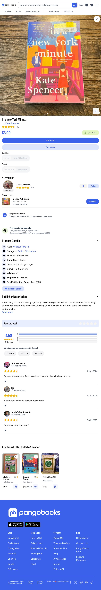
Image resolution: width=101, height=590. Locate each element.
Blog (55, 553)
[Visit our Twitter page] (75, 582)
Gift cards (12, 569)
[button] (50, 241)
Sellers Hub (36, 543)
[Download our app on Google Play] (32, 524)
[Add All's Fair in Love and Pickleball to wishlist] (16, 457)
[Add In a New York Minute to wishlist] (97, 19)
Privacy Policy (40, 582)
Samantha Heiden (23, 184)
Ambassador (59, 558)
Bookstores (54, 11)
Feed (33, 564)
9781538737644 (21, 246)
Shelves (12, 558)
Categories (13, 548)
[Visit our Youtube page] (86, 582)
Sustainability (60, 548)
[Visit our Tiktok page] (91, 582)
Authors (12, 553)
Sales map (36, 558)
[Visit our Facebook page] (70, 582)
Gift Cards (68, 11)
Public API (58, 569)
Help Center (82, 538)
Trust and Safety (61, 543)
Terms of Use (30, 582)
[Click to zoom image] (50, 65)
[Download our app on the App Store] (16, 524)
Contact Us (81, 543)
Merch (56, 564)
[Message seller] (83, 186)
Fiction (20, 251)
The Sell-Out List (39, 548)
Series (11, 564)
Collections (13, 543)
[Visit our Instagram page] (81, 582)
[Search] (74, 5)
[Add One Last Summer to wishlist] (36, 457)
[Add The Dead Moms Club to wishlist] (56, 457)
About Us (58, 538)
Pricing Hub (36, 553)
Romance (31, 251)
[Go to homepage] (9, 5)
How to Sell (36, 538)
